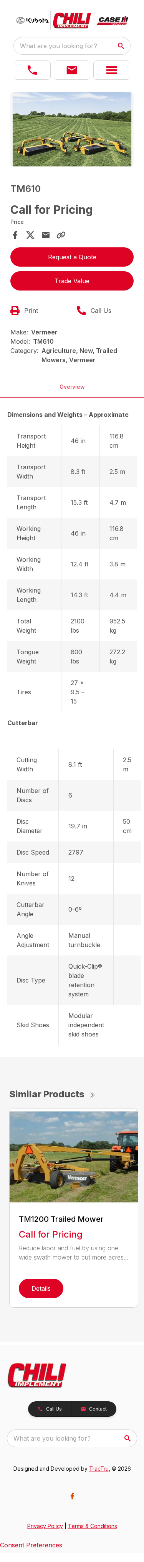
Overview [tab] (72, 386)
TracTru (99, 1468)
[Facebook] (72, 1496)
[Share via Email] (45, 235)
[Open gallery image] (72, 129)
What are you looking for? (58, 46)
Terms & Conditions (92, 1526)
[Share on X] (30, 235)
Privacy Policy (45, 1526)
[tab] (72, 414)
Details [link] (41, 1288)
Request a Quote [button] (72, 257)
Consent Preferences (31, 1545)
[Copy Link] (61, 235)
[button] (32, 70)
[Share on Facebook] (15, 235)
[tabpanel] (72, 130)
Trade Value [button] (72, 281)
